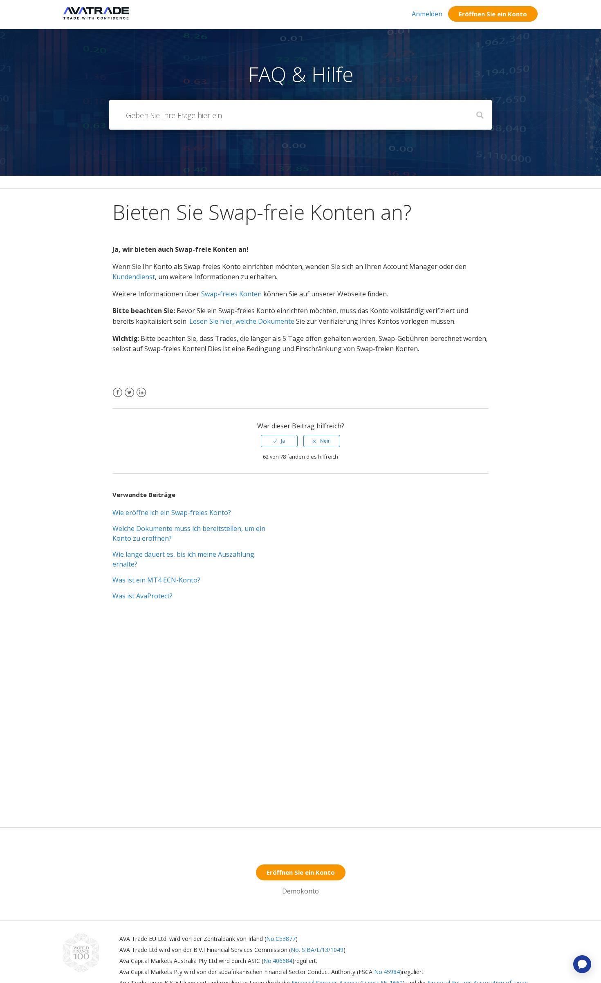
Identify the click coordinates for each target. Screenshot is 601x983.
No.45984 (387, 972)
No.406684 (277, 961)
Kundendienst (133, 276)
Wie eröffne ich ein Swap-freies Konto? (171, 512)
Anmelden (427, 13)
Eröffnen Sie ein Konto (493, 14)
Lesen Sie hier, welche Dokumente (241, 321)
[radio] (279, 441)
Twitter (129, 397)
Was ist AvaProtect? (142, 595)
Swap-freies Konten (231, 293)
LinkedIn (141, 397)
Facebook (117, 397)
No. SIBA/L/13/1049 (317, 950)
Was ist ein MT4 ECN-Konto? (156, 579)
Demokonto (300, 891)
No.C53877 (281, 939)
